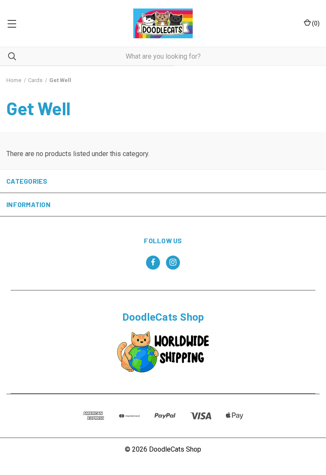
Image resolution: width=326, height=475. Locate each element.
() (315, 23)
